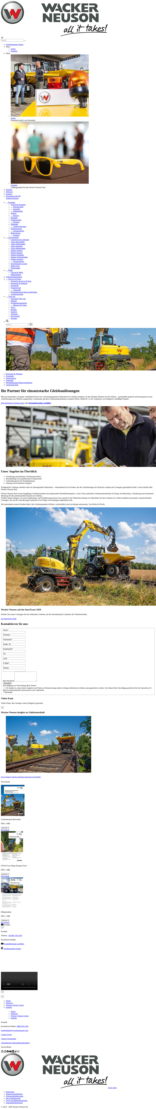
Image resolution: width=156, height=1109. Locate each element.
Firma (5, 630)
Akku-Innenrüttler (18, 242)
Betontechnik (18, 207)
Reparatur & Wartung (19, 283)
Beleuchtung (15, 233)
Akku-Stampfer (17, 246)
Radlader (14, 218)
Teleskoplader (16, 220)
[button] (13, 196)
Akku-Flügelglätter (18, 244)
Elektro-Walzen (17, 251)
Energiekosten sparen (19, 264)
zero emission (13, 237)
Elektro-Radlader (17, 255)
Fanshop (14, 51)
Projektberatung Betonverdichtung (24, 292)
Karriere (9, 194)
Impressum (10, 1092)
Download (5, 830)
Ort (4, 654)
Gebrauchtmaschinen (14, 277)
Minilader (14, 224)
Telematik (17, 290)
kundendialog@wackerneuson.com (14, 1030)
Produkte (11, 202)
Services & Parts (14, 279)
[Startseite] (54, 36)
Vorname (6, 635)
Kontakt (9, 190)
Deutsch (15, 198)
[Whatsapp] (18, 1052)
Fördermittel (15, 268)
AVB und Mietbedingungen (16, 1101)
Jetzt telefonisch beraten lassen (12, 403)
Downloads (15, 316)
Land (5, 658)
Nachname (7, 639)
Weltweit (9, 192)
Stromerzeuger (16, 229)
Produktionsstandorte (19, 303)
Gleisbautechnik (17, 294)
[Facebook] (8, 1052)
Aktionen (14, 314)
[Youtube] (10, 1052)
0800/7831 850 (22, 1026)
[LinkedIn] (13, 1052)
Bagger (16, 216)
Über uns (11, 296)
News (13, 307)
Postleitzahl (8, 649)
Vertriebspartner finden (14, 44)
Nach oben (112, 1088)
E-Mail (6, 663)
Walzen (13, 213)
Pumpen (16, 235)
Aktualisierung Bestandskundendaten (15, 1043)
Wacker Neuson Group (15, 1005)
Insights (14, 310)
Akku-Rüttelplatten (18, 248)
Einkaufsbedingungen (14, 1103)
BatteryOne (15, 266)
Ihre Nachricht (9, 681)
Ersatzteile (15, 286)
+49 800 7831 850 (15, 936)
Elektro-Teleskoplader (19, 257)
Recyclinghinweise (13, 1098)
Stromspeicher (18, 231)
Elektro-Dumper (17, 259)
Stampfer (16, 209)
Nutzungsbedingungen (14, 1096)
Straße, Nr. (7, 644)
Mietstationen (16, 275)
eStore (13, 49)
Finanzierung (16, 288)
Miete (10, 270)
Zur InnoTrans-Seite (8, 619)
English (9, 198)
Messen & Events (20, 305)
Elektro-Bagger (17, 253)
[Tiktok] (16, 1052)
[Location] (2, 1052)
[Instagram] (5, 1052)
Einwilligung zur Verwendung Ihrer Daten (19, 685)
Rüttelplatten (18, 211)
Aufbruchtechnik (19, 226)
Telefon (6, 668)
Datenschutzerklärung (14, 1094)
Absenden (7, 683)
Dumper (16, 222)
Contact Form (6, 1035)
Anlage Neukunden (8, 1039)
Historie (14, 301)
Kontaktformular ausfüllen (14, 944)
